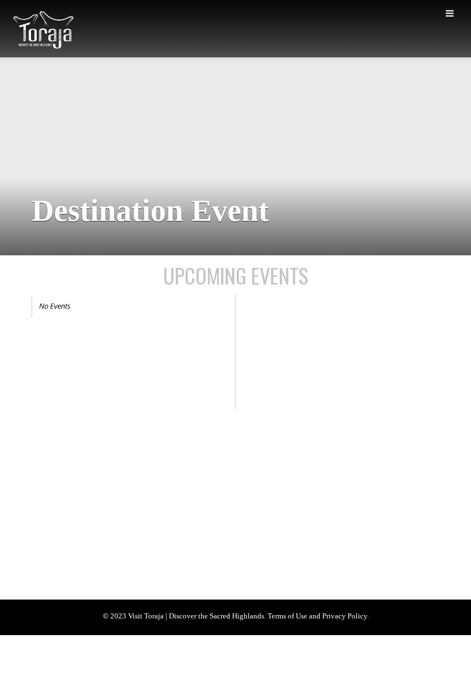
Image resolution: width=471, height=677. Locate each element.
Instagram (138, 569)
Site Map (49, 482)
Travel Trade (178, 468)
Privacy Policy (231, 468)
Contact (90, 482)
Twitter (96, 569)
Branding (96, 468)
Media (135, 468)
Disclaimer (282, 468)
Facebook (54, 569)
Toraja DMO (50, 468)
